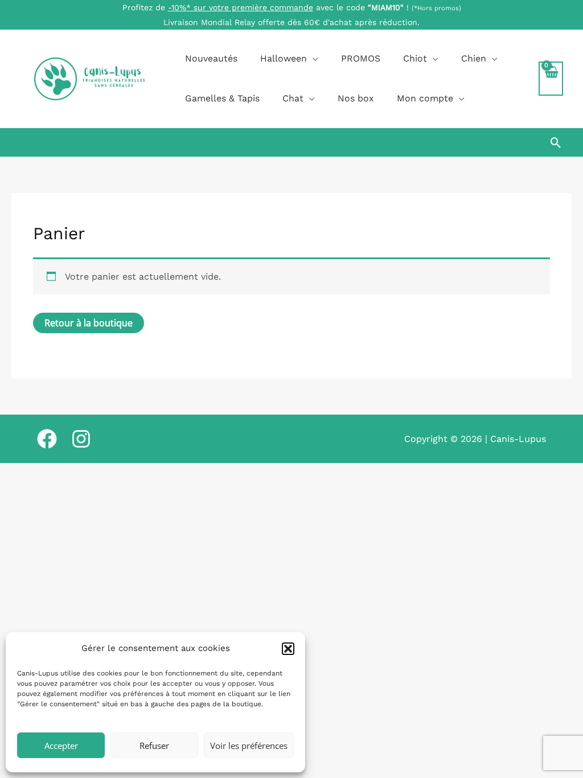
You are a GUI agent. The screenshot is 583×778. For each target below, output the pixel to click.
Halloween (283, 58)
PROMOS (360, 58)
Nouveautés (211, 58)
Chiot (415, 58)
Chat (292, 98)
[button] (288, 648)
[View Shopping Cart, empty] (551, 79)
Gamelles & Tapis (222, 98)
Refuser (154, 745)
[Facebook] (47, 439)
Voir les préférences (249, 745)
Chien (473, 58)
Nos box (356, 98)
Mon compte (425, 98)
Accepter (61, 745)
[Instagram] (81, 439)
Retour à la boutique (88, 323)
